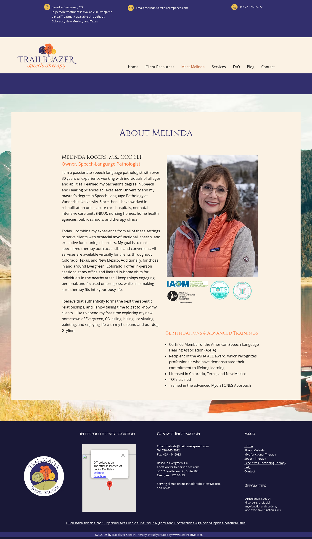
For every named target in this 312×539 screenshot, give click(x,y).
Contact (249, 471)
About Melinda (254, 450)
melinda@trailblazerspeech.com (166, 8)
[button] (219, 67)
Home (248, 446)
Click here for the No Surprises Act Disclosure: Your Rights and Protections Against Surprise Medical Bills (156, 523)
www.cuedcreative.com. (187, 534)
